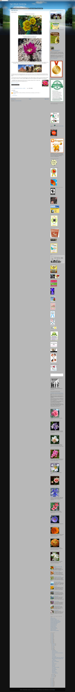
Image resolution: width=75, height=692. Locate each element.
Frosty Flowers (54, 650)
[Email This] (28, 88)
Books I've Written (39, 8)
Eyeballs (53, 662)
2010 (52, 681)
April (53, 649)
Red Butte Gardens (53, 626)
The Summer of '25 (56, 591)
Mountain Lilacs (56, 596)
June (53, 647)
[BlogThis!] (29, 88)
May (53, 648)
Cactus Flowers (54, 656)
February (53, 675)
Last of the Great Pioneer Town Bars (56, 621)
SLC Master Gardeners (54, 627)
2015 (52, 641)
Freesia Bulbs (54, 668)
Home (12, 8)
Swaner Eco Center (53, 629)
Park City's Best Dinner (54, 624)
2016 (52, 640)
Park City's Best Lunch (54, 625)
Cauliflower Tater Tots (57, 571)
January (53, 676)
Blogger (54, 689)
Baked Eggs (53, 670)
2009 (52, 682)
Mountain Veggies (26, 8)
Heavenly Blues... (54, 660)
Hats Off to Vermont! (55, 651)
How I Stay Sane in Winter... (56, 667)
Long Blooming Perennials (18, 8)
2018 (52, 639)
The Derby (53, 655)
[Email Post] (27, 88)
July (52, 646)
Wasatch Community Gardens (55, 630)
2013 (52, 678)
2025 (52, 633)
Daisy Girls (55, 586)
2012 (52, 679)
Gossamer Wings (56, 601)
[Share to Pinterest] (32, 88)
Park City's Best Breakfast (54, 623)
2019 (52, 638)
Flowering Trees (56, 610)
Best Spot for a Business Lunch (55, 620)
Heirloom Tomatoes (33, 8)
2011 (52, 680)
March (53, 674)
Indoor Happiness (54, 669)
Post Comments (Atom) (18, 100)
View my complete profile (54, 58)
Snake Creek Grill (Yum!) (54, 628)
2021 (52, 637)
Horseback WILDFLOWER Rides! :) (55, 622)
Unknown (14, 91)
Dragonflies (53, 666)
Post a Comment (14, 95)
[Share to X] (30, 88)
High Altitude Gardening (18, 4)
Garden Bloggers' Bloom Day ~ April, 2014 (58, 657)
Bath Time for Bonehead (55, 661)
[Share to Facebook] (31, 88)
